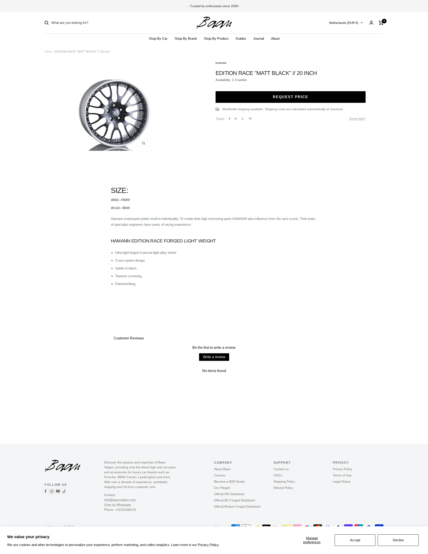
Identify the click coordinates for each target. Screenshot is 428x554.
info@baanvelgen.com (120, 500)
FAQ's (278, 475)
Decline (398, 540)
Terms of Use (342, 475)
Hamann (221, 63)
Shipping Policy (284, 481)
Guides (241, 38)
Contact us (281, 469)
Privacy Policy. (208, 545)
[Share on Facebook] (229, 118)
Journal (258, 38)
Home (48, 51)
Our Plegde (222, 488)
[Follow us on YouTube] (58, 491)
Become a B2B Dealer (229, 481)
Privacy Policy (342, 469)
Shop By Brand (186, 38)
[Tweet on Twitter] (243, 118)
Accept (355, 540)
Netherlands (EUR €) (343, 23)
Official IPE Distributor (229, 494)
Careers (219, 475)
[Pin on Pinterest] (236, 118)
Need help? (357, 119)
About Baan (222, 469)
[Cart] (381, 23)
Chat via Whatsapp (117, 504)
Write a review (214, 357)
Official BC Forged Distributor (234, 500)
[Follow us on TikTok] (64, 491)
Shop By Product (216, 38)
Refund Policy (283, 488)
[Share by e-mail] (250, 118)
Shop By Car (158, 38)
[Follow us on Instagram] (52, 491)
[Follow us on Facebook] (45, 491)
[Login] (371, 23)
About (275, 38)
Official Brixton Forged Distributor (237, 506)
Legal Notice (341, 481)
